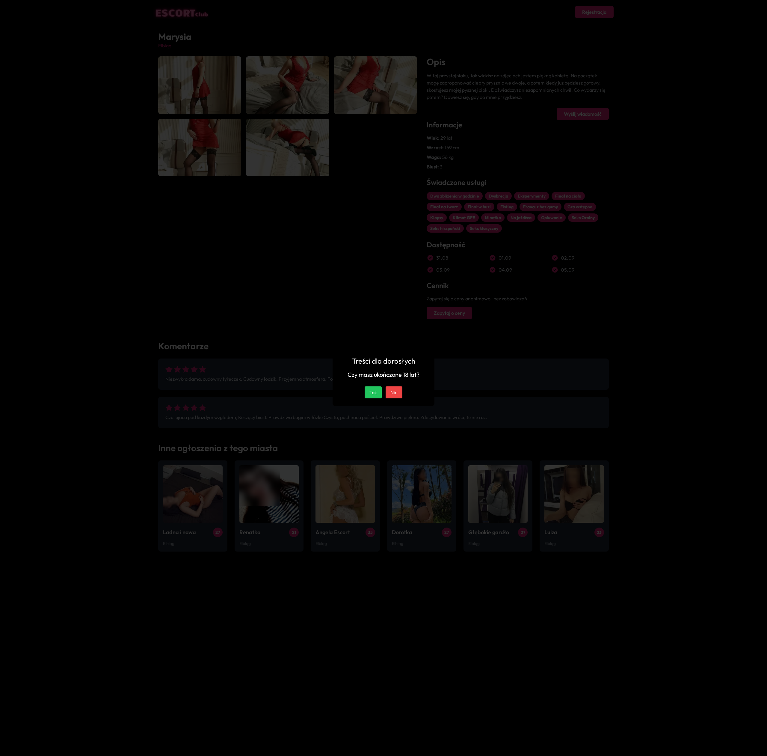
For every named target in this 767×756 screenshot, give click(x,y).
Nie (394, 392)
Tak (373, 392)
